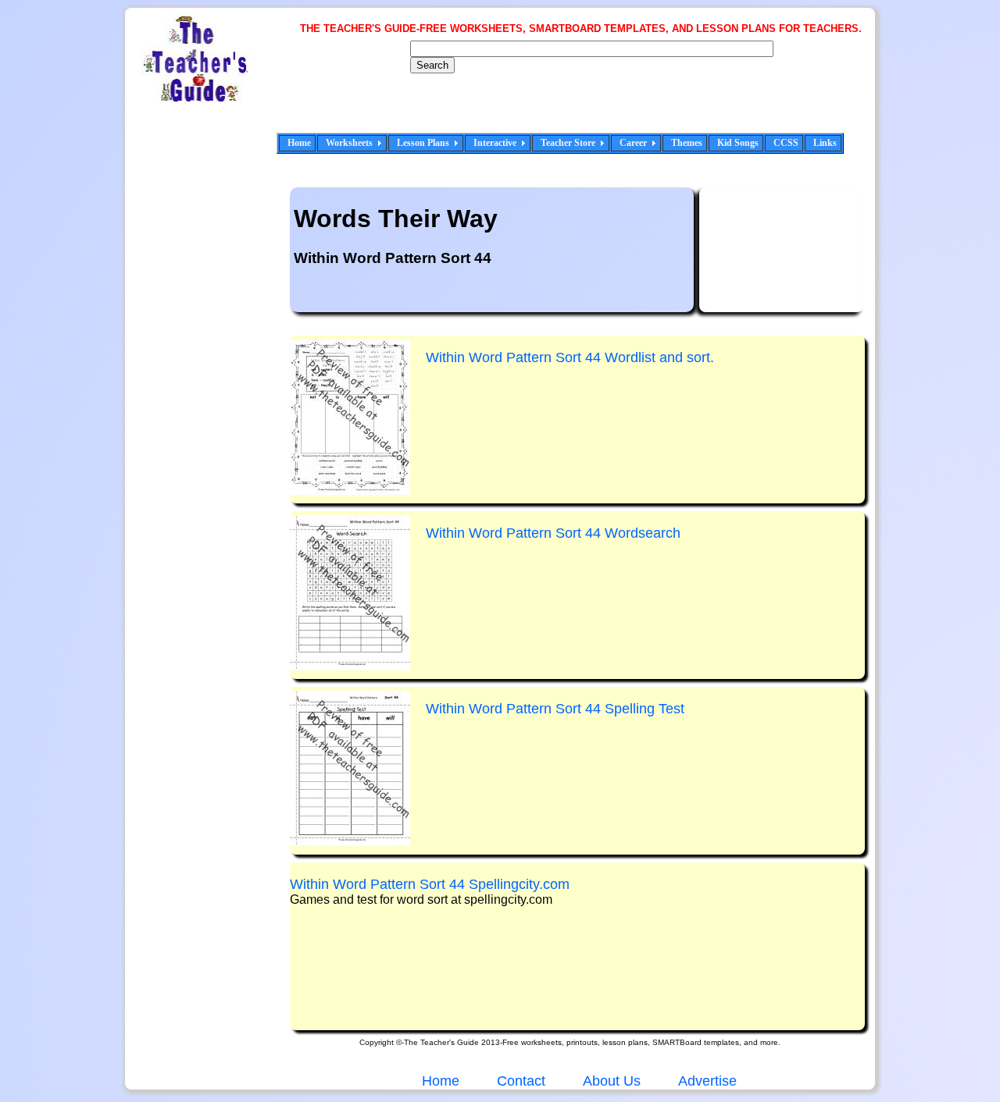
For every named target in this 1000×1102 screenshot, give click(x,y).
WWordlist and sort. (570, 357)
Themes (686, 142)
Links (825, 142)
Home (299, 142)
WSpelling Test (555, 708)
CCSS (785, 142)
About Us (610, 1081)
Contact (521, 1081)
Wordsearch (553, 533)
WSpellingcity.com (430, 884)
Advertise (707, 1081)
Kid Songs (738, 142)
